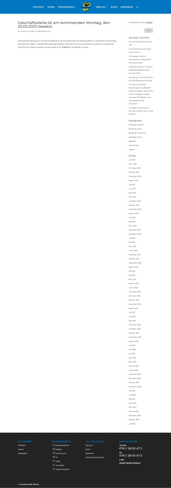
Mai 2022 (132, 275)
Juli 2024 (132, 217)
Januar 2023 (133, 250)
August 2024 (133, 213)
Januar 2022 (133, 287)
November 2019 (135, 378)
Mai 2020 (132, 353)
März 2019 (132, 407)
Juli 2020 (132, 345)
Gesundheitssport (62, 445)
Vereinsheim (126, 7)
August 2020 (133, 341)
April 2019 (132, 403)
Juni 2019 (132, 395)
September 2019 (135, 386)
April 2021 (132, 320)
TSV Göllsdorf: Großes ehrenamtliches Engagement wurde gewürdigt (140, 59)
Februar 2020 (134, 366)
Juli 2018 (132, 424)
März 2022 (132, 279)
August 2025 (133, 180)
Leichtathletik (60, 453)
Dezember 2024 (135, 201)
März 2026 (132, 164)
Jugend (51, 7)
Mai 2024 (132, 221)
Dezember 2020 (135, 325)
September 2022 (135, 263)
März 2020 (132, 362)
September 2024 (135, 209)
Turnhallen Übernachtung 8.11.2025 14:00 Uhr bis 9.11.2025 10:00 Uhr (141, 111)
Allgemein (132, 141)
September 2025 (135, 176)
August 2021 (133, 308)
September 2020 (135, 337)
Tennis (57, 461)
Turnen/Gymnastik (62, 469)
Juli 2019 (132, 391)
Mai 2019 (132, 399)
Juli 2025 (132, 184)
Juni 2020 (132, 349)
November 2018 (135, 415)
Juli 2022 (132, 271)
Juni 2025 (132, 188)
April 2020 (132, 358)
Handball (58, 449)
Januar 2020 (133, 370)
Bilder (114, 7)
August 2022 (133, 267)
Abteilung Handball (136, 124)
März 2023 (132, 246)
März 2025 (132, 197)
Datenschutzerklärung (95, 457)
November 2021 (135, 296)
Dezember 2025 (135, 168)
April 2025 (132, 193)
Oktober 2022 (134, 259)
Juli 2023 (132, 238)
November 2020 (135, 329)
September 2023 (135, 234)
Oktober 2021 (134, 300)
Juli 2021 (132, 312)
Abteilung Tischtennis (137, 133)
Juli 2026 (132, 160)
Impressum (90, 453)
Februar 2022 (134, 283)
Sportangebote (66, 7)
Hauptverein (25, 31)
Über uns (100, 7)
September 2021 (135, 304)
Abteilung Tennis (135, 129)
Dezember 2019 (135, 374)
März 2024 (132, 226)
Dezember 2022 (135, 254)
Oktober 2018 (134, 419)
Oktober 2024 (134, 205)
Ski (56, 457)
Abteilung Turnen (135, 137)
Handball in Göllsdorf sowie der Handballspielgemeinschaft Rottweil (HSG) (141, 70)
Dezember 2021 (135, 292)
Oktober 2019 (134, 382)
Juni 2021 (132, 316)
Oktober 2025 (134, 172)
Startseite (38, 7)
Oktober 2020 (134, 333)
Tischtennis (59, 465)
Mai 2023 (132, 242)
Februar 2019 (134, 411)
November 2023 (135, 230)
